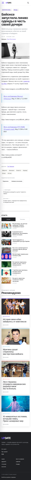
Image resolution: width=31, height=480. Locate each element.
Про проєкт (4, 451)
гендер (18, 464)
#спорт (4, 173)
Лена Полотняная (11, 39)
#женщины (11, 170)
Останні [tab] (8, 219)
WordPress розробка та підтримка (8, 477)
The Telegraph (10, 166)
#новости (18, 170)
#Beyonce (4, 170)
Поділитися (5, 181)
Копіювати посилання (17, 181)
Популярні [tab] (22, 219)
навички (18, 461)
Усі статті (3, 449)
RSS (2, 454)
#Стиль (9, 173)
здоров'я (3, 461)
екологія (3, 466)
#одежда (25, 170)
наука (3, 459)
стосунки (3, 464)
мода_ (16, 10)
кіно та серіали (20, 459)
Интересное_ (6, 10)
